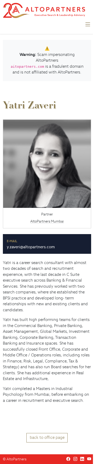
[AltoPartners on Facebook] (68, 458)
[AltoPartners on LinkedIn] (82, 458)
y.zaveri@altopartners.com (31, 246)
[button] (87, 25)
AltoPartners (16, 459)
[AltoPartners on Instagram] (75, 458)
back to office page (47, 437)
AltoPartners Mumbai (47, 221)
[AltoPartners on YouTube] (89, 458)
